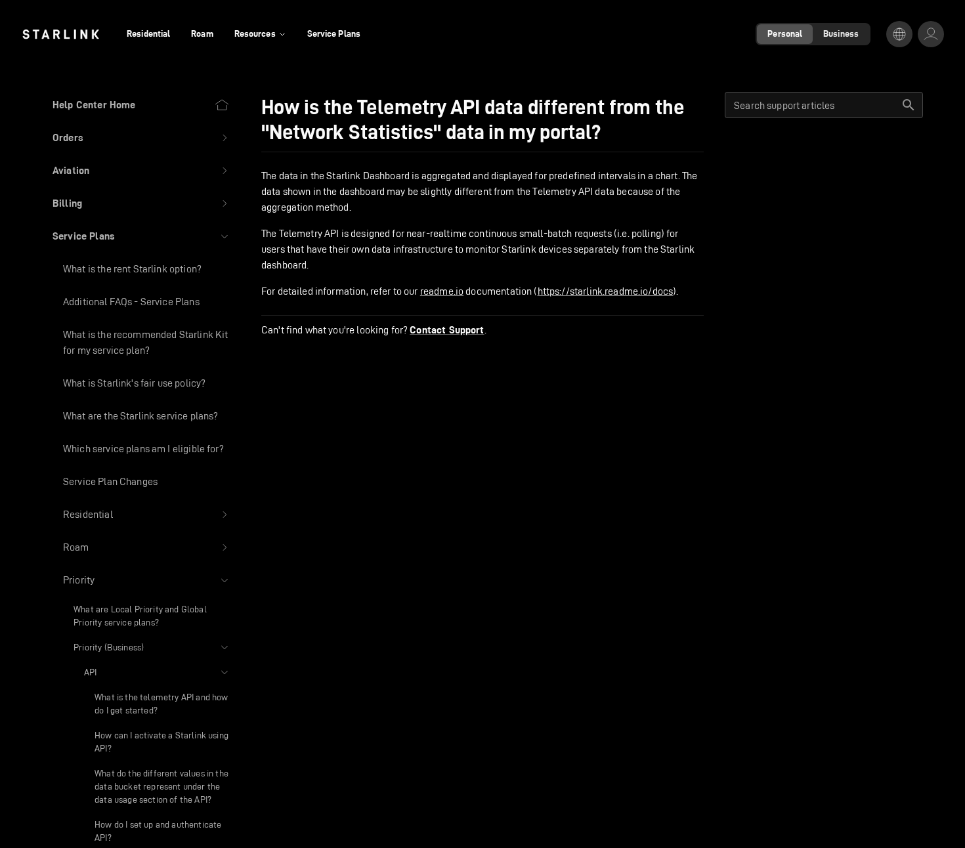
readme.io (441, 291)
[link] (60, 34)
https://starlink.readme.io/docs (606, 291)
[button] (141, 138)
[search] (908, 105)
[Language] (899, 34)
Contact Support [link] (447, 330)
